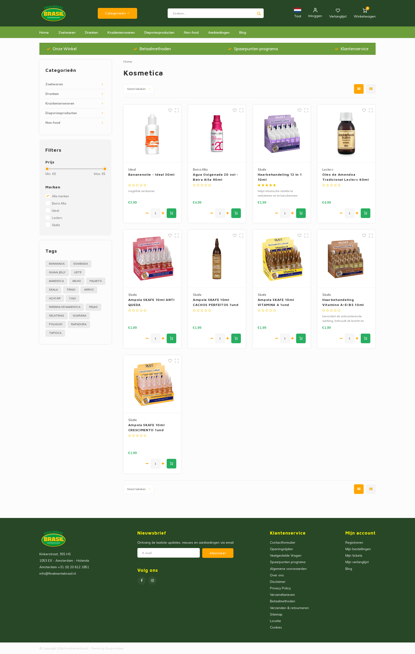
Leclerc (57, 218)
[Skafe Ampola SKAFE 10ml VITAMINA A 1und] (282, 259)
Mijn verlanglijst (357, 562)
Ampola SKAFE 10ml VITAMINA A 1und (276, 302)
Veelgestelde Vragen (285, 555)
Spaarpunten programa (256, 48)
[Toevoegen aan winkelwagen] (171, 213)
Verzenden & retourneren (289, 608)
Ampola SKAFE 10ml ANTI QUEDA (151, 302)
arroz (89, 289)
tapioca (55, 333)
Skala (53, 289)
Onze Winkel (65, 48)
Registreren (354, 542)
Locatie (275, 621)
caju (72, 298)
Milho (77, 281)
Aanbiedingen (219, 32)
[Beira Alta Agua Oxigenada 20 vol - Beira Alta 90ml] (217, 134)
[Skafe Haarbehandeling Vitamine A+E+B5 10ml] (346, 259)
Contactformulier (282, 542)
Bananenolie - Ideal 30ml (151, 174)
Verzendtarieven (282, 594)
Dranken (91, 32)
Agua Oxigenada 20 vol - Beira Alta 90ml (215, 176)
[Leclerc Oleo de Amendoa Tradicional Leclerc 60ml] (346, 134)
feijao (93, 307)
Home (44, 32)
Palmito (96, 281)
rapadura (78, 324)
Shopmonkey (114, 648)
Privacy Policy (280, 588)
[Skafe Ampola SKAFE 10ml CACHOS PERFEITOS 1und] (217, 259)
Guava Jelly (57, 272)
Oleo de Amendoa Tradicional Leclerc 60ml (345, 176)
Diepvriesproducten (159, 32)
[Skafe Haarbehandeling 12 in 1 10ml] (282, 134)
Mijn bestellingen (358, 549)
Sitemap (276, 614)
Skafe (56, 225)
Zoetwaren (66, 32)
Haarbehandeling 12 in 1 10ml (280, 176)
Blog (242, 32)
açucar (55, 298)
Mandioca (56, 281)
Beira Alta (59, 203)
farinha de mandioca (64, 307)
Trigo (71, 289)
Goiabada (80, 263)
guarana (79, 315)
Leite (77, 272)
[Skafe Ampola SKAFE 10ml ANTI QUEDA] (152, 259)
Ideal (55, 210)
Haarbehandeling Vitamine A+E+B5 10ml (343, 302)
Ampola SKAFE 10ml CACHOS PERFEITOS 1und (215, 302)
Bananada (57, 263)
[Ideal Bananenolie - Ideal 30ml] (152, 134)
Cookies (276, 627)
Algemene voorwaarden (288, 569)
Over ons (277, 575)
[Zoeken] (259, 13)
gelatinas (56, 315)
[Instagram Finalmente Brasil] (152, 580)
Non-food (191, 32)
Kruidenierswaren (121, 32)
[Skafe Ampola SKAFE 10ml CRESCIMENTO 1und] (152, 384)
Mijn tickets (353, 555)
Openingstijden (281, 549)
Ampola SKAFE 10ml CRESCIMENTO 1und (146, 427)
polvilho (55, 324)
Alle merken (60, 196)
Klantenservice (354, 48)
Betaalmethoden (155, 48)
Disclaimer (278, 581)
